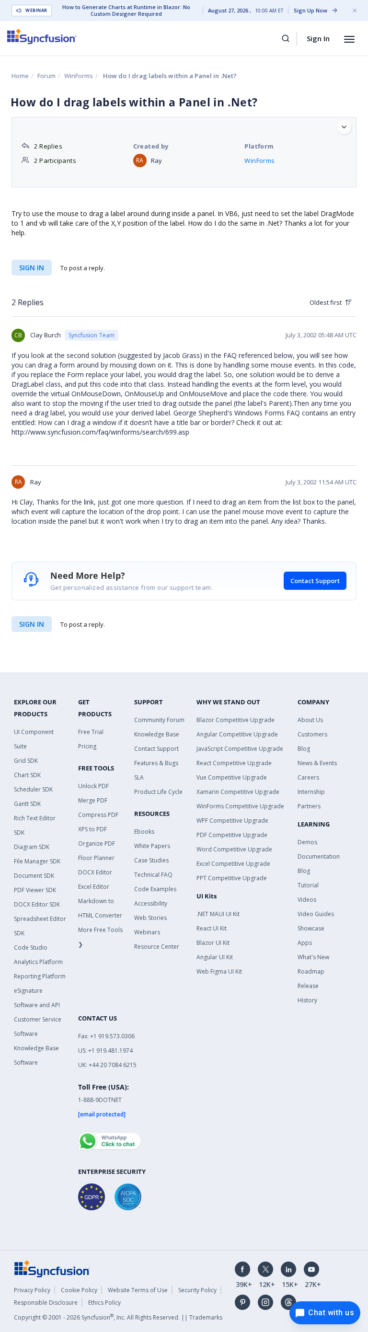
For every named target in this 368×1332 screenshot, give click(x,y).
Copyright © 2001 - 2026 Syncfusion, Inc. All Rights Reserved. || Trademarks (118, 1317)
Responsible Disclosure (46, 1302)
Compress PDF (98, 815)
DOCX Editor (95, 872)
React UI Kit (211, 928)
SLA (139, 777)
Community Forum (159, 720)
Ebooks (144, 831)
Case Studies (151, 860)
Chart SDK (27, 775)
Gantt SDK (27, 804)
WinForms (78, 75)
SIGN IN (31, 624)
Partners (309, 806)
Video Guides (316, 914)
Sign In (318, 38)
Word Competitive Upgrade (234, 849)
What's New (313, 957)
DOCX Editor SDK (37, 904)
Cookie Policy (79, 1290)
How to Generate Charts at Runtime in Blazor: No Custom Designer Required (126, 10)
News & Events (317, 763)
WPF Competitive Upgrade (232, 820)
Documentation (319, 856)
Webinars (147, 932)
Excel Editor (93, 887)
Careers (308, 777)
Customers (312, 734)
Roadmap (311, 971)
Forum (46, 75)
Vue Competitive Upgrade (231, 777)
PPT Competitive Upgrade (231, 878)
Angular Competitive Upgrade (237, 734)
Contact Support (315, 580)
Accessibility (150, 903)
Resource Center (156, 946)
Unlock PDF (93, 786)
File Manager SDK (37, 861)
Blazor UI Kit (213, 943)
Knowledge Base (156, 734)
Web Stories (150, 918)
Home (20, 75)
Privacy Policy (32, 1290)
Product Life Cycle (158, 792)
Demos (307, 842)
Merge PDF (92, 800)
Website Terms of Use (138, 1290)
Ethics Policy (104, 1302)
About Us (310, 720)
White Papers (152, 846)
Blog (304, 749)
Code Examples (155, 889)
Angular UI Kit (214, 957)
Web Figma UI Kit (219, 971)
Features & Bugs (156, 763)
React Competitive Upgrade (234, 763)
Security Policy (197, 1290)
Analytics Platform (38, 962)
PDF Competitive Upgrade (231, 835)
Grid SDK (26, 761)
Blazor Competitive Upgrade (235, 720)
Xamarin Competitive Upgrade (237, 792)
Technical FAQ (153, 875)
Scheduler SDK (33, 789)
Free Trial (91, 732)
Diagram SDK (31, 847)
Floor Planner (96, 858)
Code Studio (30, 947)
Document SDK (34, 876)
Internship (311, 792)
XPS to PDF (92, 829)
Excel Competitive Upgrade (233, 864)
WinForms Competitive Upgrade (240, 806)
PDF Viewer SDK (35, 890)
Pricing (87, 746)
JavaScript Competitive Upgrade (239, 749)
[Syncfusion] (52, 1267)
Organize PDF (96, 843)
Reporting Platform (40, 976)
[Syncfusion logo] (42, 36)
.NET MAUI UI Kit (218, 914)
